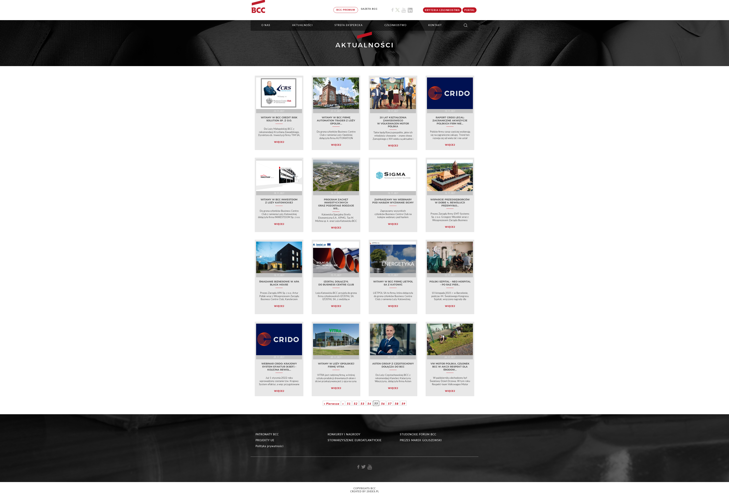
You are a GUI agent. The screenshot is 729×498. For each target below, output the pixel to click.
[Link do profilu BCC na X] (397, 10)
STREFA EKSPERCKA (349, 25)
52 (355, 403)
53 (362, 403)
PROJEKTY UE (265, 440)
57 (390, 403)
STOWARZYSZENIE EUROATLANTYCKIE (355, 440)
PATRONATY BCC (267, 434)
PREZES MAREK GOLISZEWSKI (421, 440)
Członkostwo (395, 25)
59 (403, 403)
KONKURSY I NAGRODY (344, 434)
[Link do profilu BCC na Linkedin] (410, 10)
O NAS (265, 25)
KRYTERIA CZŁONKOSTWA (442, 10)
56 (383, 403)
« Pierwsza (331, 403)
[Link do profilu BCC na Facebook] (392, 10)
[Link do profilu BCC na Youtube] (404, 10)
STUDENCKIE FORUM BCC (418, 434)
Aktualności (302, 25)
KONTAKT (435, 25)
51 (349, 403)
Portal (469, 10)
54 (369, 403)
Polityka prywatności (269, 446)
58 (396, 403)
